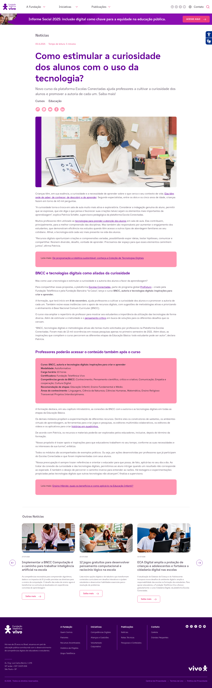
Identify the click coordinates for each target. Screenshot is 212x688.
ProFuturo (145, 287)
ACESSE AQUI (193, 19)
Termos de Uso (176, 681)
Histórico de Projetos (69, 648)
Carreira (154, 632)
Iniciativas (65, 7)
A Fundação (33, 7)
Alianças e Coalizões (100, 637)
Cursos (40, 101)
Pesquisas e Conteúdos (131, 642)
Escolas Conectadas (100, 287)
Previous (12, 563)
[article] (106, 343)
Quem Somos (66, 632)
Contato (199, 7)
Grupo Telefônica (67, 653)
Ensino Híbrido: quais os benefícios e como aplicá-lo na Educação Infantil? (92, 485)
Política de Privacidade (197, 681)
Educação (55, 101)
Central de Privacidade (156, 681)
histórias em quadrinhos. (85, 426)
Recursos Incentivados (70, 642)
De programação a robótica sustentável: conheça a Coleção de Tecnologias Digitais (98, 258)
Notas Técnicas (127, 637)
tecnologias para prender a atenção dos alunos (100, 221)
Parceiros (64, 637)
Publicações (99, 7)
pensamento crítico (95, 318)
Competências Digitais (101, 632)
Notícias (124, 632)
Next (199, 563)
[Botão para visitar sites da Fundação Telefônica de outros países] (190, 6)
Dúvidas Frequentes (159, 637)
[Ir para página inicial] (9, 6)
